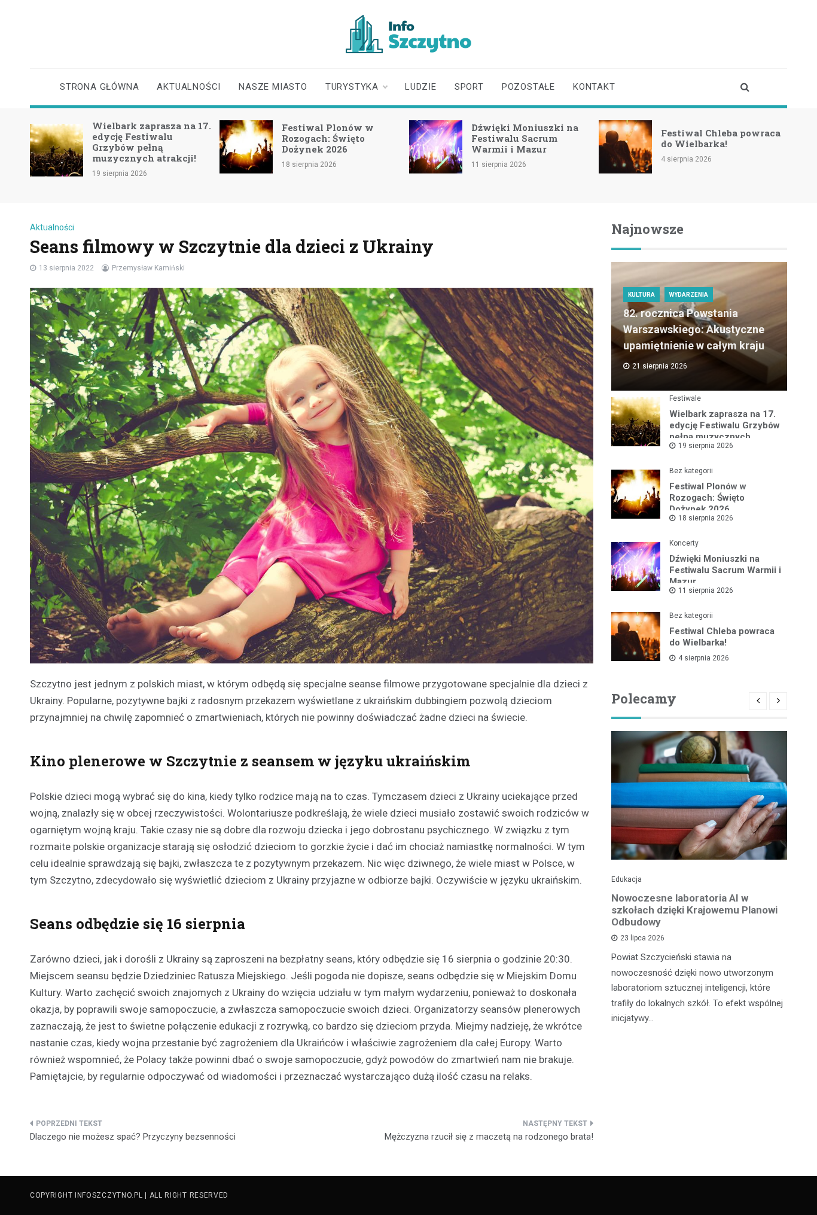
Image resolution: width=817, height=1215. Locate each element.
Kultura (641, 294)
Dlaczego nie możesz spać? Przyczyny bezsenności (133, 1136)
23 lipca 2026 (642, 938)
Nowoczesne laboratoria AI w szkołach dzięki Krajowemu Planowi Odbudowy (694, 910)
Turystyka (352, 86)
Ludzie (421, 86)
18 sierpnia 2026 (705, 518)
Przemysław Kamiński (148, 268)
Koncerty (684, 543)
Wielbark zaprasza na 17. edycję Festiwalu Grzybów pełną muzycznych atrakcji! (151, 142)
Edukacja (626, 879)
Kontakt (594, 86)
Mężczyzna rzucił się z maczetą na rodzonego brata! (489, 1136)
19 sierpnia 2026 (705, 445)
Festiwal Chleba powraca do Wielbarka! (721, 138)
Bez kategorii (691, 471)
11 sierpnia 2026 (705, 590)
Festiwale (685, 398)
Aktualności (189, 86)
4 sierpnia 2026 (703, 658)
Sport (469, 86)
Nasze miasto (273, 86)
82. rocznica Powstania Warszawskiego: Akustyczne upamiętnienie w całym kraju (693, 329)
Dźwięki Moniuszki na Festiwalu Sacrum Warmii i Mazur (524, 138)
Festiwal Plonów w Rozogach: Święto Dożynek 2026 (328, 138)
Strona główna (99, 86)
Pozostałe (528, 86)
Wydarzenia (688, 294)
